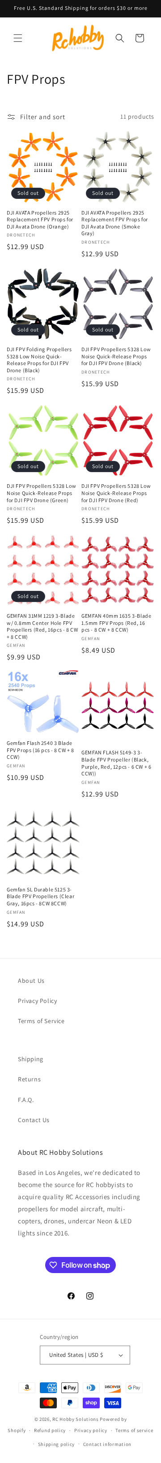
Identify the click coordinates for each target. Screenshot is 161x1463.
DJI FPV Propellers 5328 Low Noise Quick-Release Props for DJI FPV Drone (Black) (116, 356)
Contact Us (34, 1120)
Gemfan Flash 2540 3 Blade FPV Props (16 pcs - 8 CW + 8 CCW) (40, 750)
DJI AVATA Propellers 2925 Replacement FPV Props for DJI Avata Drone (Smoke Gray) (114, 223)
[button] (18, 38)
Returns (29, 1079)
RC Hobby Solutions (75, 1419)
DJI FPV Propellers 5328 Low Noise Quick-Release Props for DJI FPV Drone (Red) (116, 492)
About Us (31, 981)
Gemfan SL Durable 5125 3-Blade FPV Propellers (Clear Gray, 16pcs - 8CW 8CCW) (40, 896)
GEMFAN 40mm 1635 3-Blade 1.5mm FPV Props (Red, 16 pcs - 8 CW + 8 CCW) (116, 622)
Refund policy (50, 1430)
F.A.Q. (26, 1100)
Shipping (30, 1059)
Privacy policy (90, 1430)
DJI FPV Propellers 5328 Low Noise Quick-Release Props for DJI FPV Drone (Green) (41, 492)
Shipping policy (56, 1444)
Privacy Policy (37, 1001)
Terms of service (134, 1430)
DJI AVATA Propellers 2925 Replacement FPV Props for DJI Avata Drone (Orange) (40, 219)
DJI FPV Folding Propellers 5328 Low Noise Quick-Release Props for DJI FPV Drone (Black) (39, 360)
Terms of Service (41, 1021)
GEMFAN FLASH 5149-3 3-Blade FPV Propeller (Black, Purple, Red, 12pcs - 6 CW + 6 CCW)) (116, 763)
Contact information (107, 1444)
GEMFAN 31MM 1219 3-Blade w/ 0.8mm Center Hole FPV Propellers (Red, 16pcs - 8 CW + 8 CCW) (42, 626)
